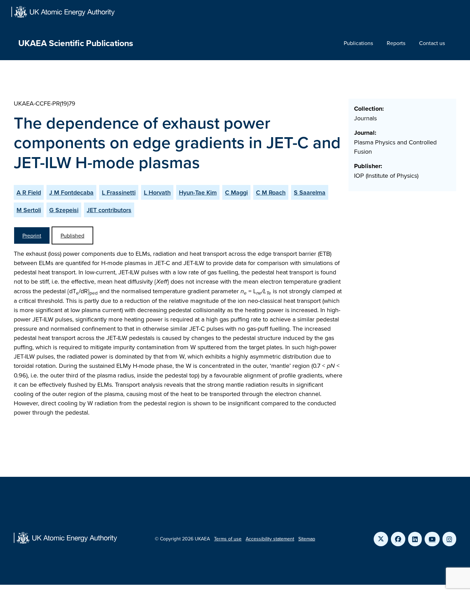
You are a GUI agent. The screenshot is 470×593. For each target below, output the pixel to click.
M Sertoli (29, 210)
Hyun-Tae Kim (198, 192)
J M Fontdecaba (71, 192)
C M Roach (271, 192)
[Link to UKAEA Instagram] (449, 539)
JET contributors (109, 210)
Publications (358, 43)
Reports (396, 43)
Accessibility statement (270, 538)
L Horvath (157, 192)
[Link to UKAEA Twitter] (381, 539)
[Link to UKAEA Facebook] (398, 539)
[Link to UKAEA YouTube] (432, 539)
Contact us (432, 43)
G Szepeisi (63, 210)
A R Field (29, 192)
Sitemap (306, 538)
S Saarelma (309, 192)
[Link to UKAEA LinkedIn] (415, 539)
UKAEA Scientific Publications (75, 43)
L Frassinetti (119, 192)
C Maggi (236, 192)
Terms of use (228, 538)
